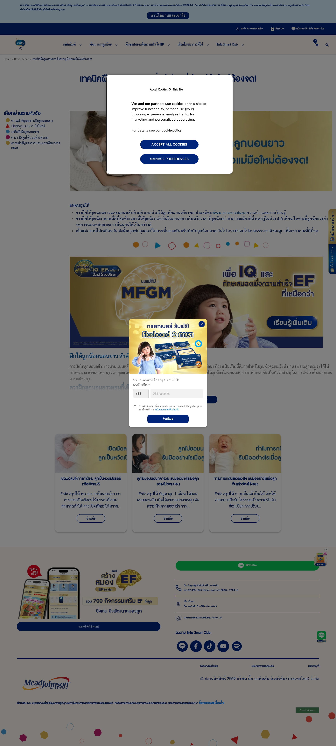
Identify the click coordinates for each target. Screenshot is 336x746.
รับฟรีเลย (168, 419)
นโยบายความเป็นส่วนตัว (167, 409)
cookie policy (171, 130)
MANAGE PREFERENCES (169, 159)
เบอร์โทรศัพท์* (141, 385)
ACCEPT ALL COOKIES (169, 144)
